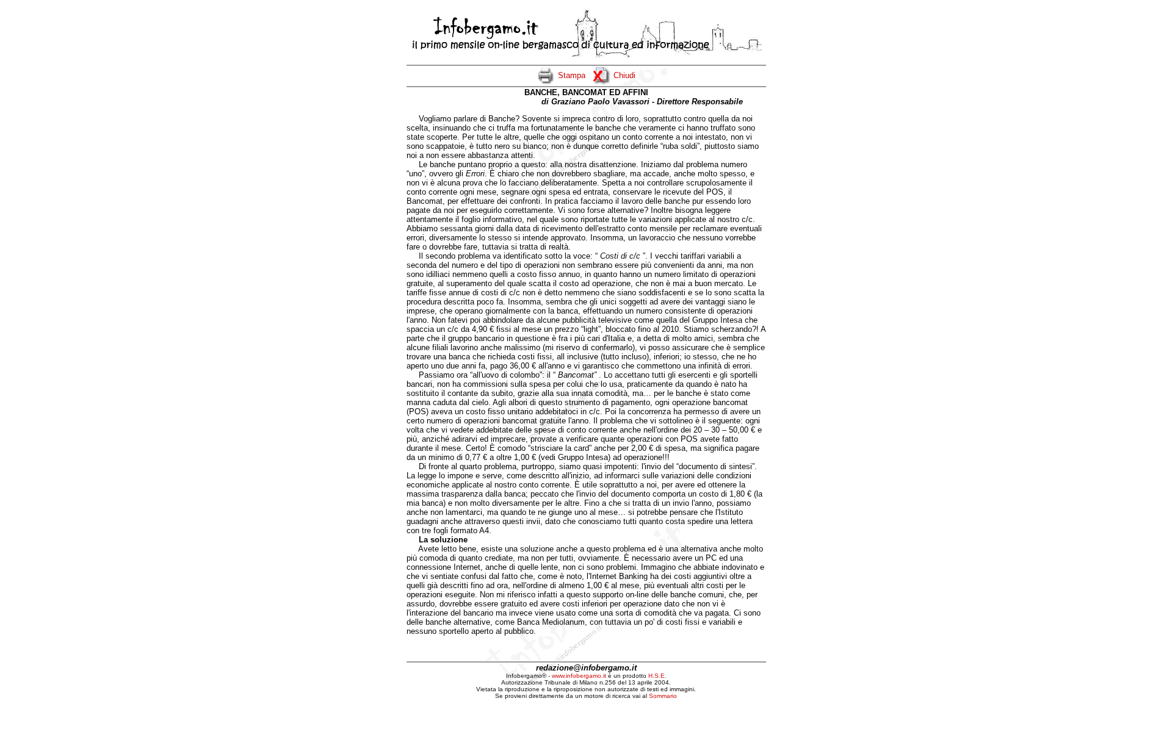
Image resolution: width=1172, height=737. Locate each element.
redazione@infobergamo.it (586, 667)
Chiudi (624, 75)
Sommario (663, 695)
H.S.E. (657, 675)
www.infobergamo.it (579, 675)
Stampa (571, 75)
